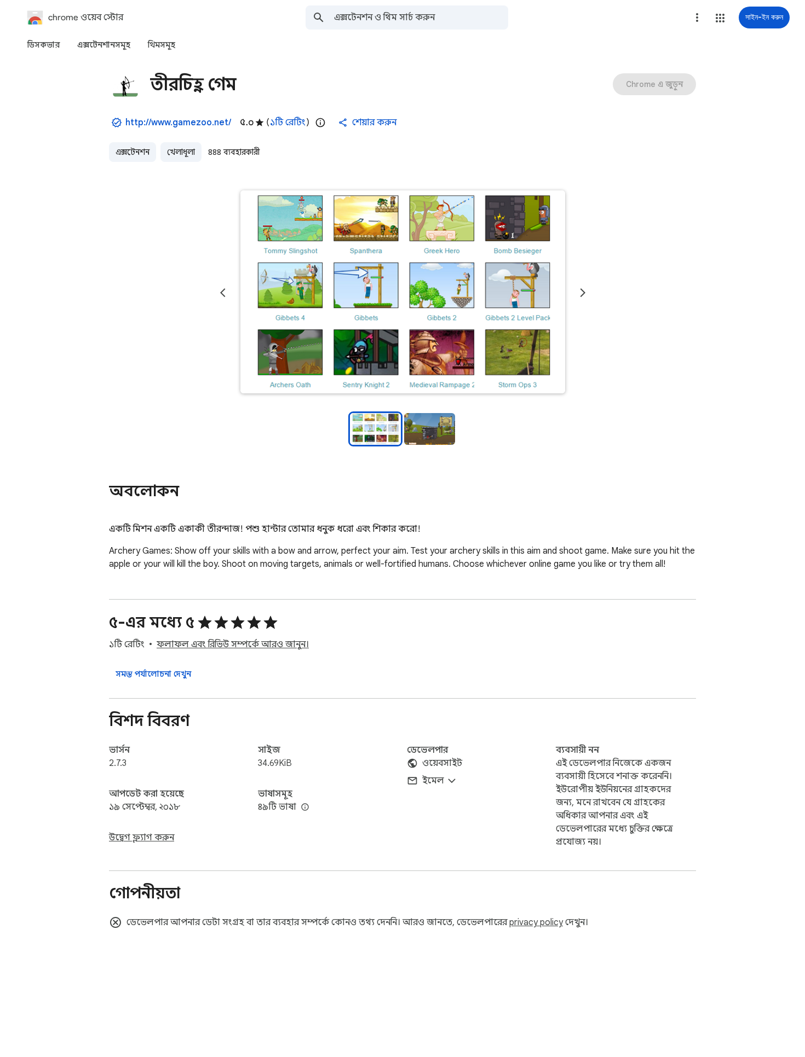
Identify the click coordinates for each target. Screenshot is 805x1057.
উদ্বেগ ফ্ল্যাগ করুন (141, 837)
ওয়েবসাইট (442, 763)
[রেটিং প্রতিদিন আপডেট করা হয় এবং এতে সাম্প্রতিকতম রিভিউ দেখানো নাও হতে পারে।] (320, 122)
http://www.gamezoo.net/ (178, 122)
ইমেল (433, 780)
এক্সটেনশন (133, 152)
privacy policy (536, 922)
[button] (720, 18)
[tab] (43, 45)
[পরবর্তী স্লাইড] (583, 293)
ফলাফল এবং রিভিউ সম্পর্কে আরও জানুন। (233, 644)
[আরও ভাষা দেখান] (305, 807)
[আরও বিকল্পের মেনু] (697, 17)
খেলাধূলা (181, 152)
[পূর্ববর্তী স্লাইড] (223, 293)
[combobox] (421, 17)
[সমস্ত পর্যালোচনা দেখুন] (153, 674)
